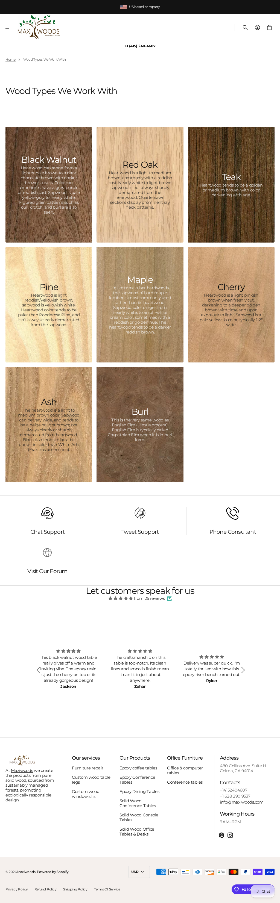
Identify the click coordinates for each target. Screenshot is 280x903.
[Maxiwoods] (39, 27)
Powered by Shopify (53, 872)
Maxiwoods (22, 770)
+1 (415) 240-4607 (140, 46)
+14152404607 (233, 790)
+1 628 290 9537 (235, 796)
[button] (11, 28)
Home (10, 59)
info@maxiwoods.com (242, 802)
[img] (120, 598)
